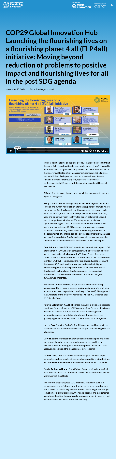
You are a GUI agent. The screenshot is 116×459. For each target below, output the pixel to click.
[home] (12, 5)
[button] (47, 5)
